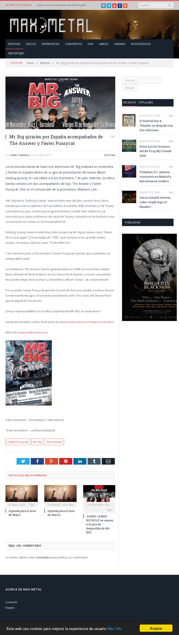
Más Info (114, 628)
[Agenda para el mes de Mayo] (21, 495)
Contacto (11, 602)
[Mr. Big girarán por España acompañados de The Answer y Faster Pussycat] (60, 103)
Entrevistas (50, 44)
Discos (31, 44)
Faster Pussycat (17, 442)
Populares (146, 102)
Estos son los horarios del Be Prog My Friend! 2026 (63, 5)
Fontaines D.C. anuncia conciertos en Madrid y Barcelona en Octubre (155, 176)
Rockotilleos (141, 44)
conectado (43, 557)
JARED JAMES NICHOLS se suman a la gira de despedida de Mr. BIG (99, 524)
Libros (103, 44)
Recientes (129, 102)
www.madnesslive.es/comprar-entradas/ (87, 322)
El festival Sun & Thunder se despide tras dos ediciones (156, 125)
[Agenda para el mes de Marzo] (60, 495)
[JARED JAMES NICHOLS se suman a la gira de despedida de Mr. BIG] (99, 495)
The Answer (54, 442)
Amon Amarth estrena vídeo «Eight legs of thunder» (154, 202)
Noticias (14, 44)
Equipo (10, 607)
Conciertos (73, 44)
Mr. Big (37, 442)
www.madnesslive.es (32, 332)
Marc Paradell (20, 155)
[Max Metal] (52, 24)
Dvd (90, 44)
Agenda (119, 44)
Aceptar (156, 628)
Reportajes (16, 53)
